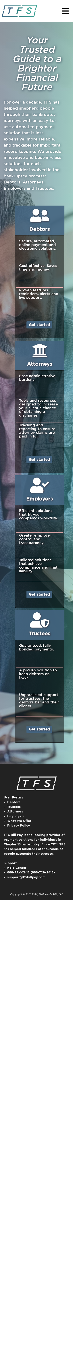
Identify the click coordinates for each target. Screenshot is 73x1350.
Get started (39, 325)
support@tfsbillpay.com (26, 877)
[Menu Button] (65, 11)
